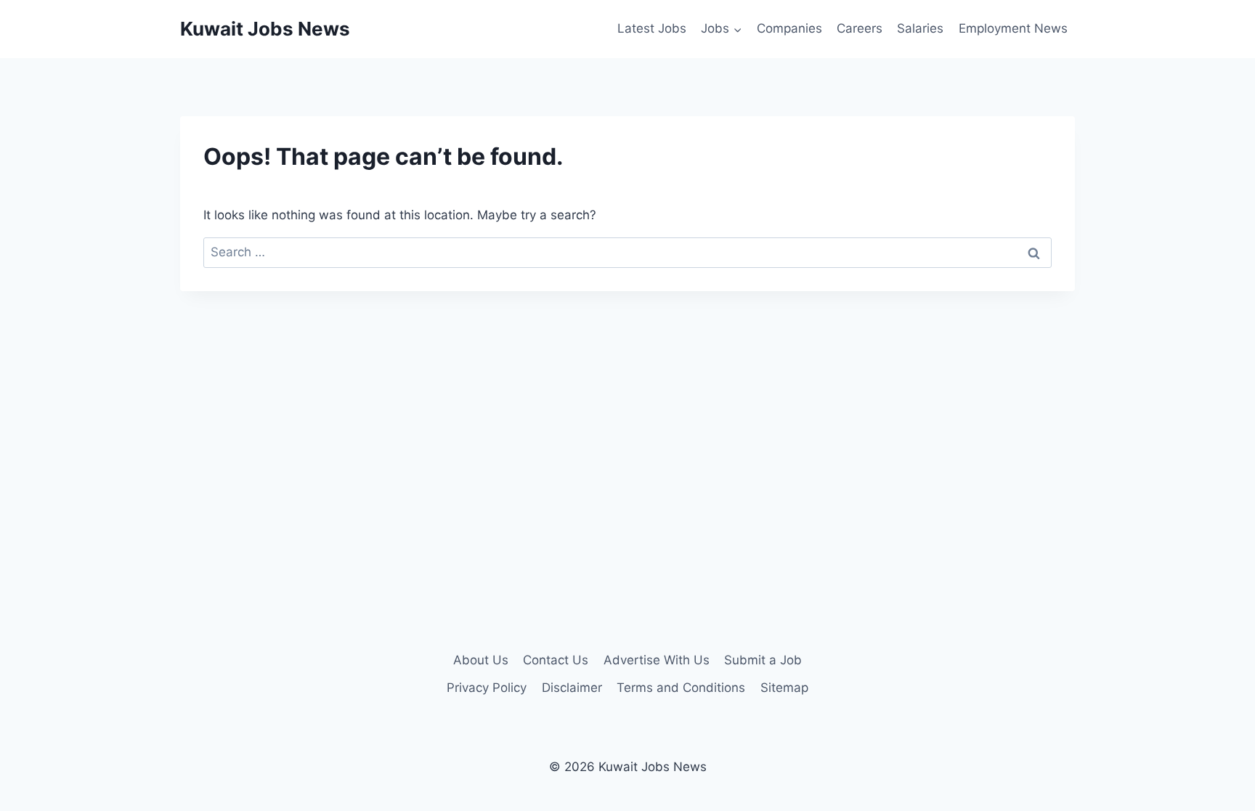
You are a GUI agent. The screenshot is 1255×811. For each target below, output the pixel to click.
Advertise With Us (657, 660)
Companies (789, 28)
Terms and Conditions (681, 687)
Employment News (1013, 28)
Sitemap (784, 687)
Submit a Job (763, 660)
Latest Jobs (651, 28)
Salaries (920, 28)
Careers (859, 28)
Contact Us (555, 660)
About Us (480, 660)
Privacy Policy (487, 687)
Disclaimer (572, 687)
